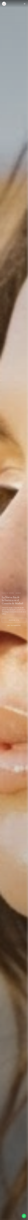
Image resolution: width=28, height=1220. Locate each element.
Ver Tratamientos (14, 625)
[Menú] (24, 3)
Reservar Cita (14, 620)
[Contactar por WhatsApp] (24, 1216)
